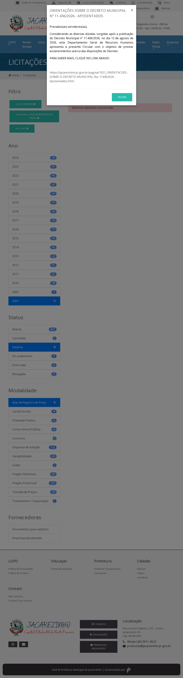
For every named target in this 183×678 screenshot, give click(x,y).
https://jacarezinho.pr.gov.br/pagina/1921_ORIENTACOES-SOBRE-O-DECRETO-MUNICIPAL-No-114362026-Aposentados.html (89, 77)
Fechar (122, 97)
